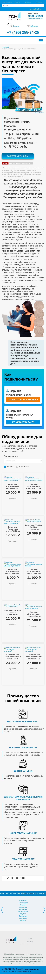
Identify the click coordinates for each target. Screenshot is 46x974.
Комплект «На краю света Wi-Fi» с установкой (34, 657)
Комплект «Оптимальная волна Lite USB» (33, 571)
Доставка (28, 2)
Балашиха (23, 918)
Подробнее (12, 498)
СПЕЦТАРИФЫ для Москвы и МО (16, 163)
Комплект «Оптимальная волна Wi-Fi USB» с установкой (34, 487)
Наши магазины (7, 2)
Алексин (23, 905)
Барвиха (23, 920)
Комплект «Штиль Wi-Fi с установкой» (12, 612)
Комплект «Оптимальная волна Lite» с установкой (33, 615)
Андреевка (23, 907)
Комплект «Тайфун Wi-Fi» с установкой (33, 527)
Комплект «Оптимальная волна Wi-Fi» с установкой (12, 487)
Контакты (39, 2)
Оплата (17, 2)
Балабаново (23, 916)
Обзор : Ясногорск (16, 878)
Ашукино (23, 914)
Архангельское (23, 911)
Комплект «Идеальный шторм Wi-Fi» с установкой (12, 530)
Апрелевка (23, 909)
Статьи (29, 938)
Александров (23, 903)
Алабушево (23, 900)
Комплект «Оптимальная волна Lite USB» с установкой (13, 572)
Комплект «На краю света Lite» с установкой (13, 657)
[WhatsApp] (34, 948)
